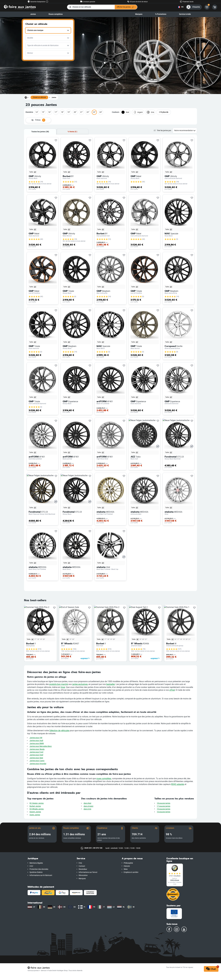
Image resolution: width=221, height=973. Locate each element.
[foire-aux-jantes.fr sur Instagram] (176, 929)
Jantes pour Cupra (37, 761)
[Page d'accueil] (26, 97)
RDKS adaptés (177, 784)
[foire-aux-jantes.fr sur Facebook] (169, 929)
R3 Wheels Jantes (37, 809)
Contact (82, 866)
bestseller (110, 684)
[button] (50, 858)
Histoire (127, 866)
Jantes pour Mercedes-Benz (41, 746)
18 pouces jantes (163, 803)
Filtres (39, 120)
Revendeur (83, 869)
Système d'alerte (36, 872)
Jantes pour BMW (37, 743)
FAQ (80, 863)
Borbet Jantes (35, 806)
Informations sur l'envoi (88, 872)
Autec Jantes (35, 815)
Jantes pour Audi (36, 740)
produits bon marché (58, 684)
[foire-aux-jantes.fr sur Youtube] (184, 929)
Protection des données (39, 869)
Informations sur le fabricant (41, 875)
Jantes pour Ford (36, 752)
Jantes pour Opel (36, 755)
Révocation (83, 875)
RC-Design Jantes (37, 803)
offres (172, 690)
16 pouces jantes (163, 812)
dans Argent (88, 806)
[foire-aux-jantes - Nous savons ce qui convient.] (20, 7)
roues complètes (103, 778)
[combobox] (48, 30)
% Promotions (160, 14)
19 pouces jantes (163, 809)
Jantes (33, 14)
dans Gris (87, 809)
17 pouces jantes (163, 806)
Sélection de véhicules (59, 730)
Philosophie (128, 863)
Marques (138, 14)
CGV (31, 866)
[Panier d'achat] (214, 7)
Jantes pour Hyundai (38, 764)
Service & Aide (185, 14)
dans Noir (87, 803)
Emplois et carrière (131, 872)
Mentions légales (36, 863)
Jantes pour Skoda (37, 749)
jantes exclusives (80, 684)
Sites (126, 869)
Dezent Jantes (35, 812)
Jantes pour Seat (36, 758)
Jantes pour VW (36, 738)
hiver (63, 687)
